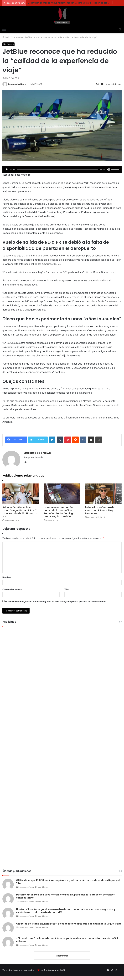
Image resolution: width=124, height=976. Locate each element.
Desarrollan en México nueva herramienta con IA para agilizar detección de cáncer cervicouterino (65, 896)
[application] (62, 169)
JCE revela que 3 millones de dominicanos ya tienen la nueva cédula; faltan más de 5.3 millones (67, 940)
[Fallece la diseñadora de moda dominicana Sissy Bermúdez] (103, 493)
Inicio (7, 37)
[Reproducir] (6, 169)
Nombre (7, 577)
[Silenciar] (108, 169)
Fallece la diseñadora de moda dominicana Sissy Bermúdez (99, 510)
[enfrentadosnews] (62, 16)
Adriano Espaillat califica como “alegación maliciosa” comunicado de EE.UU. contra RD (19, 512)
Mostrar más (62, 955)
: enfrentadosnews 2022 (52, 970)
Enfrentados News (17, 84)
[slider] (115, 169)
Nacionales (17, 37)
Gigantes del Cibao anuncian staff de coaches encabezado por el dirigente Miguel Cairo (69, 923)
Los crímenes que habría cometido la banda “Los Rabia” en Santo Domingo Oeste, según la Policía (59, 512)
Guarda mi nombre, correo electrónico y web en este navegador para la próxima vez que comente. (55, 601)
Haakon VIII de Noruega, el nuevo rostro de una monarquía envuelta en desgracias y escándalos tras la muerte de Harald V (65, 911)
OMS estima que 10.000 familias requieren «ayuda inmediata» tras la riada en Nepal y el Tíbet (68, 882)
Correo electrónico (13, 589)
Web (66, 589)
